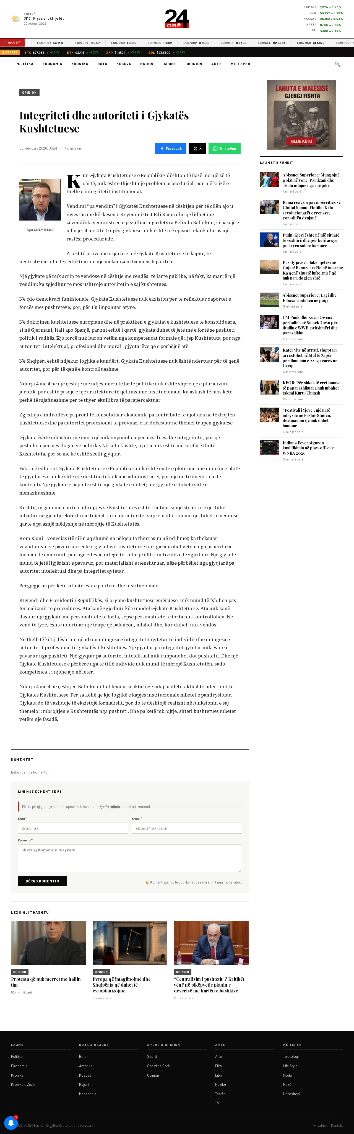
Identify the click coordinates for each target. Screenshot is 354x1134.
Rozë (287, 1084)
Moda (287, 1075)
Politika (24, 64)
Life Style (290, 1066)
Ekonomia (53, 64)
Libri (218, 1075)
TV (217, 1103)
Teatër (220, 1094)
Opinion (194, 64)
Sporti (171, 64)
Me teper (240, 64)
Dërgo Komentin (42, 881)
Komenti (25, 840)
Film (218, 1066)
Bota (102, 64)
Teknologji (291, 1056)
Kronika (79, 64)
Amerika (85, 1066)
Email (137, 818)
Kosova (123, 64)
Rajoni (147, 64)
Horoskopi (291, 1094)
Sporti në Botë (158, 1066)
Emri (22, 818)
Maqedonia (87, 1094)
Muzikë (220, 1084)
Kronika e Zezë (23, 1084)
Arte (216, 64)
